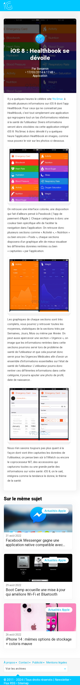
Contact (24, 662)
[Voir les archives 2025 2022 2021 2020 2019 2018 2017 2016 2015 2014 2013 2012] (36, 668)
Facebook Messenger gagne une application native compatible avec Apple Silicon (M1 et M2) (34, 542)
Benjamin (43, 68)
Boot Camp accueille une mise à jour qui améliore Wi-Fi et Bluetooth (35, 592)
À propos (9, 662)
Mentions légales (56, 662)
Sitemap (23, 683)
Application (40, 76)
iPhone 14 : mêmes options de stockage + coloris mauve (39, 641)
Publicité (37, 662)
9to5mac (57, 99)
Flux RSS (9, 683)
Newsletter (62, 679)
